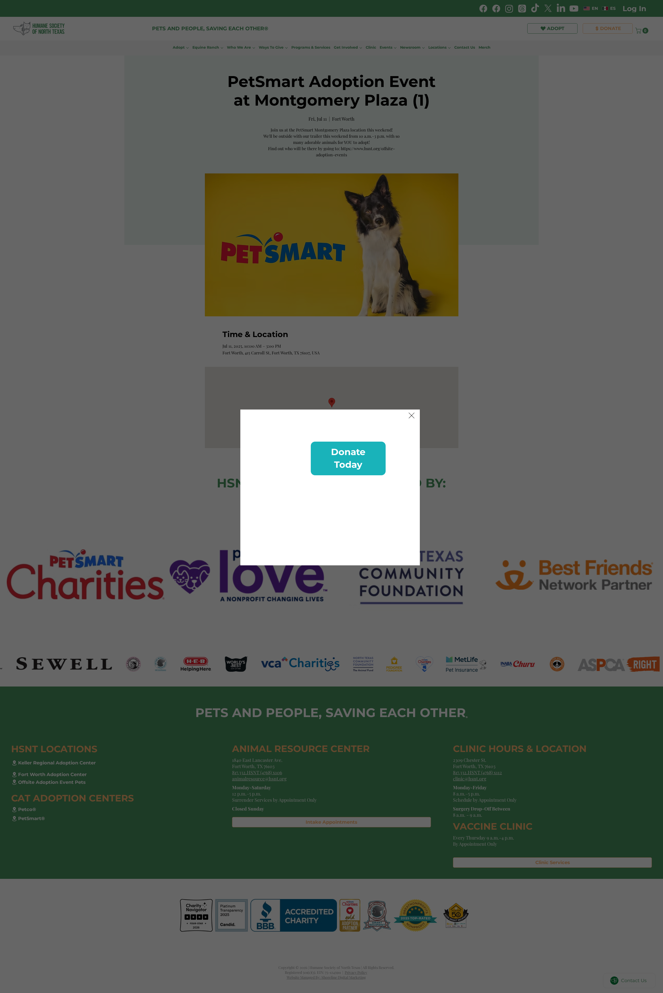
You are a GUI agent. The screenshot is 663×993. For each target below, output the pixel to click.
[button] (411, 416)
